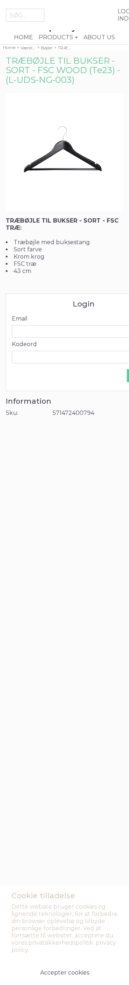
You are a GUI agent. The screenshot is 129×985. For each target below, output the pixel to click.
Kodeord (24, 344)
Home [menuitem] (23, 37)
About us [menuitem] (99, 37)
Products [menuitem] (56, 37)
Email (20, 318)
